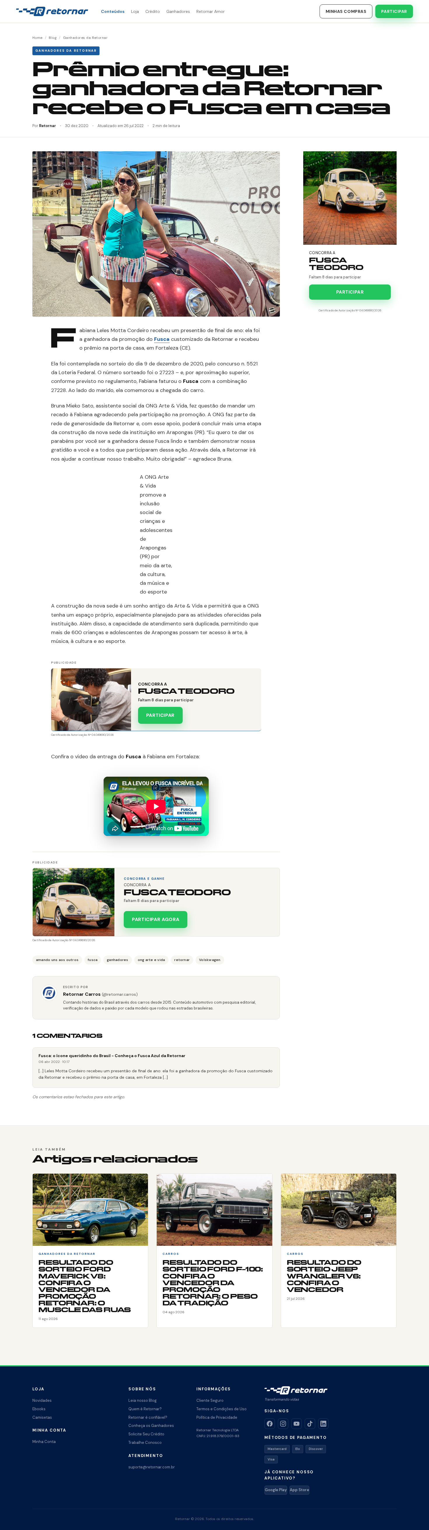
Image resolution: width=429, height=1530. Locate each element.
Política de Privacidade (216, 1417)
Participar (394, 11)
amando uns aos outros (57, 959)
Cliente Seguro (210, 1400)
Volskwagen (209, 959)
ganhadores (117, 959)
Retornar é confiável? (147, 1417)
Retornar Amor (210, 11)
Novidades (42, 1400)
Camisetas (42, 1417)
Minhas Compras (346, 11)
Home (37, 37)
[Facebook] (269, 1423)
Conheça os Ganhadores (151, 1425)
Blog (53, 37)
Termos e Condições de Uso (221, 1408)
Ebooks (39, 1408)
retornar (182, 959)
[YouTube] (296, 1423)
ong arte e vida (151, 959)
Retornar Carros (100, 994)
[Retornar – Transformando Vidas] (52, 11)
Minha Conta (44, 1441)
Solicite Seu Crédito (146, 1434)
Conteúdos (113, 11)
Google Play (276, 1489)
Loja (135, 11)
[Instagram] (283, 1423)
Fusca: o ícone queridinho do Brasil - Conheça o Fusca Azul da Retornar (112, 1055)
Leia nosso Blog (142, 1400)
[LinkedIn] (323, 1423)
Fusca (162, 339)
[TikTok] (310, 1423)
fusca (92, 959)
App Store (299, 1489)
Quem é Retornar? (145, 1408)
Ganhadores (178, 11)
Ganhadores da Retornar (85, 37)
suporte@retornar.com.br (151, 1467)
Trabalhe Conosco (145, 1442)
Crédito (152, 11)
